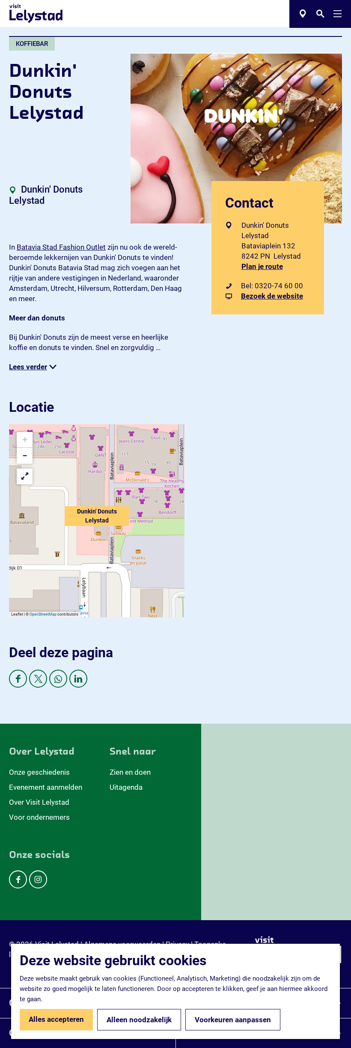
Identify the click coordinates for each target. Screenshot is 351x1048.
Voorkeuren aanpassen (233, 1019)
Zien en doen (130, 772)
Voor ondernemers (39, 817)
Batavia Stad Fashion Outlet (61, 247)
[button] (97, 521)
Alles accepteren (56, 1019)
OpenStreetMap (43, 614)
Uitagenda (126, 787)
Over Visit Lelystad (39, 802)
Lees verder (28, 366)
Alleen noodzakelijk (139, 1019)
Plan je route (264, 267)
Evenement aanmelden (45, 787)
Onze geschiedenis (39, 772)
